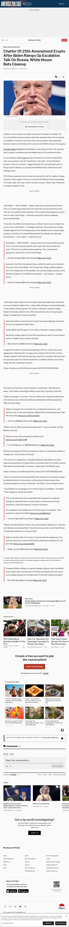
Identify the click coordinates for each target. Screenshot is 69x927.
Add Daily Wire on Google (36, 126)
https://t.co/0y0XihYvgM (16, 440)
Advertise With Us (30, 859)
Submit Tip (34, 833)
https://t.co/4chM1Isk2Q (40, 513)
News (5, 855)
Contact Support (30, 868)
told (24, 158)
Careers (27, 865)
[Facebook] (5, 906)
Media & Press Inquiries (53, 862)
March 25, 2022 (40, 421)
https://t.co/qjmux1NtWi (24, 544)
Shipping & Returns (52, 865)
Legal (48, 859)
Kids (4, 868)
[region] (34, 920)
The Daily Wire (9, 149)
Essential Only (60, 923)
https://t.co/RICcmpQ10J (29, 416)
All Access (6, 862)
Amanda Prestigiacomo (10, 68)
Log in (45, 673)
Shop (4, 865)
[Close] (66, 916)
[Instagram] (15, 906)
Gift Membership (30, 871)
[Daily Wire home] (34, 40)
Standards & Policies (52, 868)
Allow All (48, 923)
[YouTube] (20, 906)
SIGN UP (64, 40)
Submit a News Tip (51, 871)
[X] (10, 906)
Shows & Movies (8, 859)
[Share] (63, 77)
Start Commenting (34, 666)
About (27, 855)
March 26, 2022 (44, 258)
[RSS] (25, 906)
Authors (27, 862)
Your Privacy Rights (52, 856)
